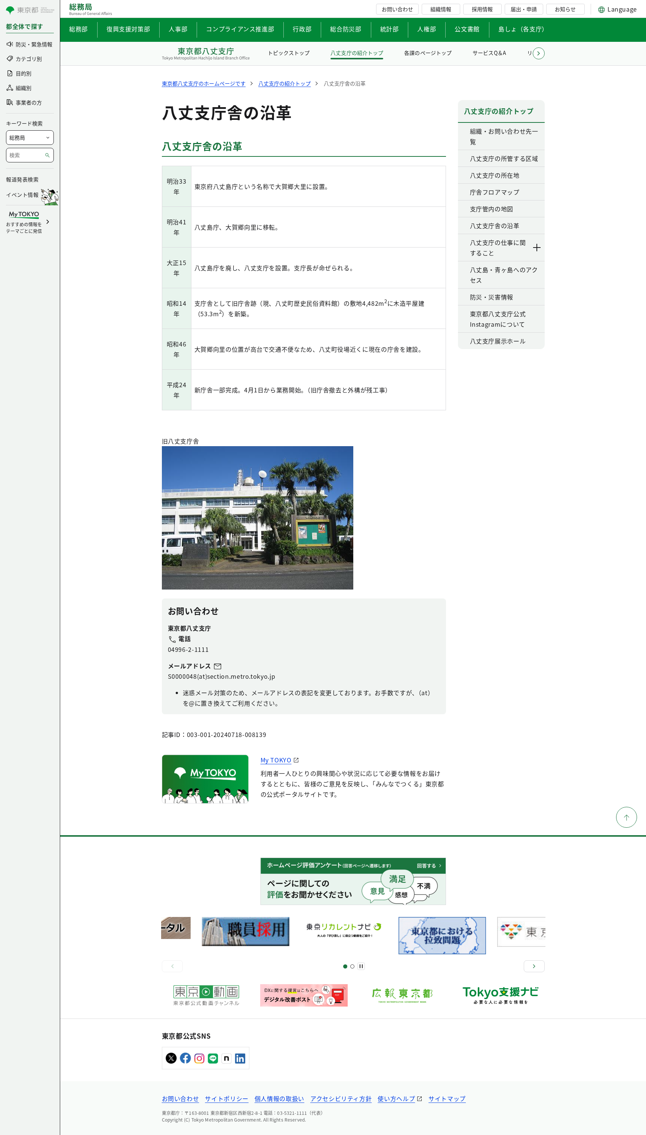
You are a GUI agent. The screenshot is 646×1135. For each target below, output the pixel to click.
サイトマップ (447, 1098)
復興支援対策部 (128, 28)
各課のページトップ (427, 52)
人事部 (178, 28)
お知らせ (565, 9)
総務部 (78, 28)
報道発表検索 (22, 179)
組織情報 (440, 9)
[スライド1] (345, 966)
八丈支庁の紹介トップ (356, 52)
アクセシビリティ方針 (341, 1098)
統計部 (389, 28)
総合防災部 (345, 28)
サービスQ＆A (489, 52)
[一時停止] (361, 966)
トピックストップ (289, 52)
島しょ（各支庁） (523, 28)
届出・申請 (524, 9)
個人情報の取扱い (279, 1098)
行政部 (302, 28)
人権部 (426, 28)
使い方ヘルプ (396, 1098)
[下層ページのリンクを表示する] (537, 247)
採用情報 (482, 9)
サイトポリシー (226, 1098)
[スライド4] (352, 966)
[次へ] (534, 966)
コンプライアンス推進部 (240, 28)
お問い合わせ (397, 9)
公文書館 (467, 28)
